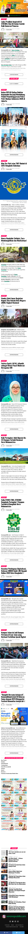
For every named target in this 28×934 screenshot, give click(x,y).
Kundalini (3, 264)
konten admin (9, 29)
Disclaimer (22, 926)
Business (3, 771)
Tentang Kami (4, 765)
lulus (13, 55)
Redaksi (3, 762)
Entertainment (4, 763)
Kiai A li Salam (15, 50)
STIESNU (7, 58)
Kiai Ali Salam (5, 65)
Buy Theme (4, 760)
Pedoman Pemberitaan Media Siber (9, 773)
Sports (2, 770)
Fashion (3, 768)
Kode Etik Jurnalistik (6, 766)
